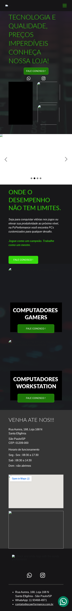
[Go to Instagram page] (43, 78)
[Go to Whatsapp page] (30, 78)
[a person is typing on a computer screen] (36, 287)
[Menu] (65, 5)
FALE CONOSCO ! (36, 71)
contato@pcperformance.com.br (34, 604)
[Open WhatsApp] (63, 601)
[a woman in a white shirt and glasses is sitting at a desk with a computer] (36, 359)
